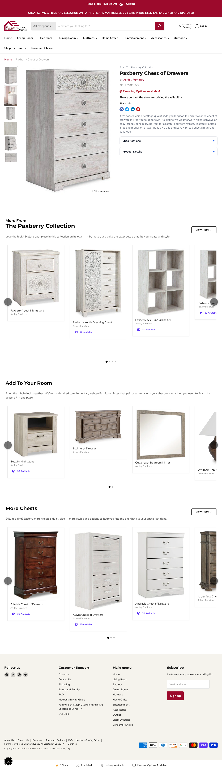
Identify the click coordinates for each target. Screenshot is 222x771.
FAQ (61, 694)
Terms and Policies (69, 689)
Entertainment (134, 38)
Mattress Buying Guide (72, 699)
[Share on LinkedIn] (133, 109)
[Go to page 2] (109, 361)
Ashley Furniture (133, 80)
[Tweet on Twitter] (127, 109)
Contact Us (65, 679)
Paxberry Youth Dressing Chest (92, 322)
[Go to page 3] (112, 361)
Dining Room (67, 38)
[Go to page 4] (115, 361)
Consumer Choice (42, 48)
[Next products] (214, 302)
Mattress (89, 38)
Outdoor (179, 38)
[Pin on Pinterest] (138, 109)
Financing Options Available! (141, 91)
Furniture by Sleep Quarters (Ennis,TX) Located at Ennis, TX (34, 743)
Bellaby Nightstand (22, 462)
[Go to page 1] (107, 362)
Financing (64, 684)
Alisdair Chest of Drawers (26, 604)
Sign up (175, 696)
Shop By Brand (14, 48)
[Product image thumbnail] (11, 96)
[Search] (159, 26)
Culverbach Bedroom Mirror (152, 463)
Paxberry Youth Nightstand (27, 311)
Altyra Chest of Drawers (88, 615)
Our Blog (64, 714)
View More (202, 229)
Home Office (110, 38)
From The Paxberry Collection (136, 67)
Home (8, 38)
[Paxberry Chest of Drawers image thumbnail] (11, 75)
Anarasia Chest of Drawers (152, 604)
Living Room (25, 38)
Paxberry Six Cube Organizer (153, 320)
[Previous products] (8, 302)
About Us (64, 674)
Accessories (159, 38)
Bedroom (46, 38)
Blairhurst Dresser (84, 448)
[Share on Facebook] (121, 109)
